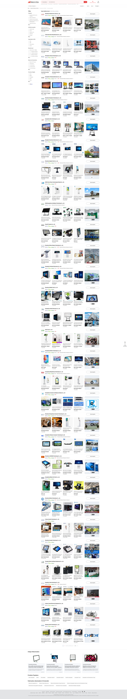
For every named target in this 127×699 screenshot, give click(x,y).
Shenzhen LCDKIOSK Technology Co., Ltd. (53, 456)
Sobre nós (43, 691)
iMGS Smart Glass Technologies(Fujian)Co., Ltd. (54, 182)
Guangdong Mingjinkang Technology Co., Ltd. (54, 371)
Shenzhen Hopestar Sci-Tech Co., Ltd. (52, 13)
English (37, 692)
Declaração (47, 691)
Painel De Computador (69, 677)
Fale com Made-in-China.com (67, 691)
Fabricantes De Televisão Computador (74, 685)
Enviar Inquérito (92, 13)
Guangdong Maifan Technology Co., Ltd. (53, 350)
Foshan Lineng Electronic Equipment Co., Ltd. (54, 603)
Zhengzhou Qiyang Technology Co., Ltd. (53, 55)
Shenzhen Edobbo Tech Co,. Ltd (51, 287)
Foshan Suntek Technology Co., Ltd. (52, 519)
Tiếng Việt (89, 692)
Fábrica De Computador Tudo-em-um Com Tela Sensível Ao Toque (77, 683)
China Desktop (43, 677)
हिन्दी (80, 692)
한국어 (71, 692)
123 (75, 645)
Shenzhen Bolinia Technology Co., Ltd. (52, 498)
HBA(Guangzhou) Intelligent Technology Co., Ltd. (54, 203)
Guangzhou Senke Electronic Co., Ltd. (52, 308)
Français (49, 692)
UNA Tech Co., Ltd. (48, 329)
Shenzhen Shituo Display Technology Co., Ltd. (54, 245)
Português (59, 692)
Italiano (63, 692)
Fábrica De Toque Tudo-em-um (44, 683)
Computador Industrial (50, 677)
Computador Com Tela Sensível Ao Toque (89, 677)
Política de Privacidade (59, 691)
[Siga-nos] (84, 691)
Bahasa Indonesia (94, 692)
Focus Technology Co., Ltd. (61, 694)
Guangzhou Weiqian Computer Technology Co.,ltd (55, 434)
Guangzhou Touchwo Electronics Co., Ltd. (53, 266)
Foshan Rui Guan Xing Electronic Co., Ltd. (53, 34)
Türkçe (86, 692)
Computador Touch (77, 677)
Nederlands (77, 692)
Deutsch (56, 692)
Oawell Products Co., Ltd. (50, 224)
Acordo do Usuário (52, 691)
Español (53, 692)
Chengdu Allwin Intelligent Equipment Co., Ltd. (54, 561)
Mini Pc (38, 677)
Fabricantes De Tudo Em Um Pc (49, 685)
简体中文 (40, 692)
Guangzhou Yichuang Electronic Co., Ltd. (53, 76)
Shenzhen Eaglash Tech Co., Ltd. (51, 161)
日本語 (46, 692)
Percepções (79, 691)
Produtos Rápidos (74, 691)
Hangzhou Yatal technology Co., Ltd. (52, 582)
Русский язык (67, 692)
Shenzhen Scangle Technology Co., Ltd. (53, 540)
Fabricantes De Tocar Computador (61, 685)
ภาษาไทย (83, 692)
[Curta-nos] (82, 691)
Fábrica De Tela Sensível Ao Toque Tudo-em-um (58, 683)
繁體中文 (43, 692)
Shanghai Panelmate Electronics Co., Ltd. (53, 139)
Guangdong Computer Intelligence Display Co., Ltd (55, 392)
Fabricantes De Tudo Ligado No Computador (35, 685)
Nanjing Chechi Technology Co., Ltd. (52, 624)
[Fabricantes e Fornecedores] (33, 2)
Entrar (98, 2)
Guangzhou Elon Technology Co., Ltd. (52, 118)
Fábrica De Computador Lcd (33, 683)
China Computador (31, 677)
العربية (73, 692)
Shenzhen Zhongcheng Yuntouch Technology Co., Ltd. (55, 413)
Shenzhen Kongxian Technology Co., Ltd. (53, 97)
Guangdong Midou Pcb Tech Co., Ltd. (52, 477)
